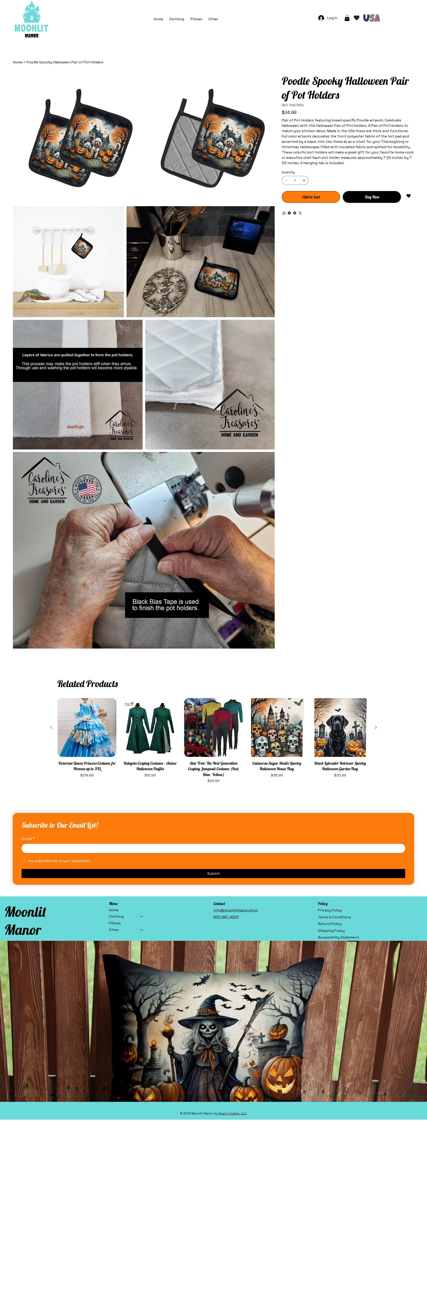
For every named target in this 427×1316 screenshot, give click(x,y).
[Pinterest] (294, 213)
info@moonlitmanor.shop (236, 910)
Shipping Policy (331, 930)
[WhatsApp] (284, 213)
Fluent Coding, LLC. (233, 1113)
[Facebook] (289, 213)
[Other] (141, 930)
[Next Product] (376, 727)
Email (28, 838)
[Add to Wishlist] (409, 196)
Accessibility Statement (338, 937)
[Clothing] (141, 916)
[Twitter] (300, 213)
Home (114, 910)
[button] (213, 19)
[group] (213, 741)
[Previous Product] (51, 727)
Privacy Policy (330, 910)
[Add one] (304, 180)
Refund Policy (330, 923)
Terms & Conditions (334, 917)
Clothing (116, 916)
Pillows (115, 923)
